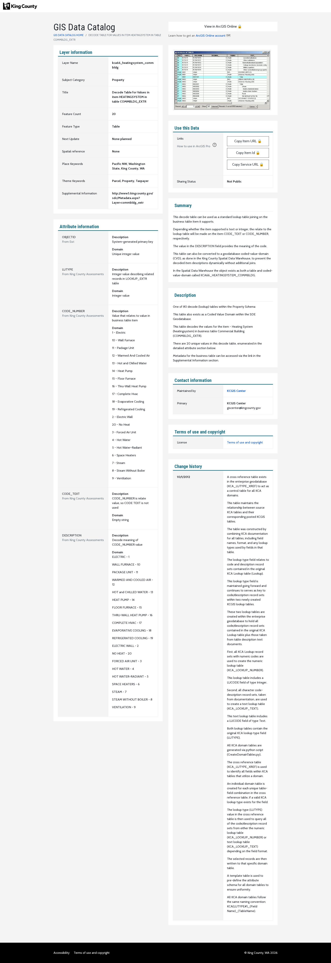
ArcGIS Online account (210, 35)
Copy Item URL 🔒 (248, 141)
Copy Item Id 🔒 (248, 153)
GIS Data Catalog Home (68, 35)
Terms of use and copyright (245, 442)
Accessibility (61, 953)
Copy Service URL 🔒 (248, 164)
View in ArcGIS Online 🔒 (223, 26)
